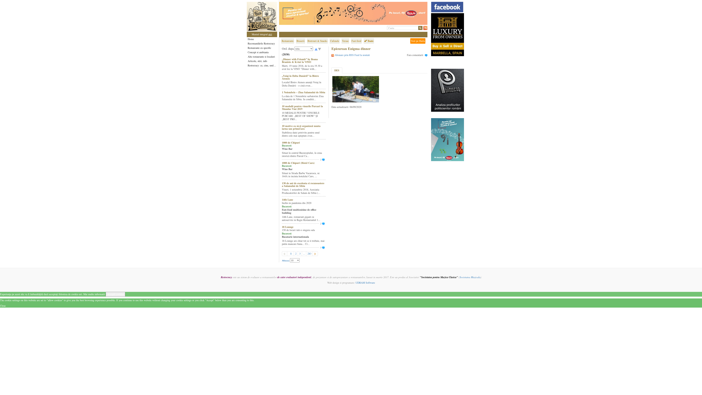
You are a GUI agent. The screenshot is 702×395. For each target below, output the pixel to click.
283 (309, 253)
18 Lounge (287, 227)
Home (251, 39)
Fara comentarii (415, 55)
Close (3, 305)
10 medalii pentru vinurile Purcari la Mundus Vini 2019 (302, 107)
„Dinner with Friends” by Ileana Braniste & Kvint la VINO (300, 60)
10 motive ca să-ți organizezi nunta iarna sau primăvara (301, 127)
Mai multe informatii (94, 294)
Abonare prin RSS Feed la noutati (352, 55)
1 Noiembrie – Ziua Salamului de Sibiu (303, 92)
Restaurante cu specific (259, 48)
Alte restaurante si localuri (261, 56)
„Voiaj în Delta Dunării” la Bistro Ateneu (300, 77)
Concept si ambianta (258, 52)
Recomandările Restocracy (261, 43)
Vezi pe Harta (418, 41)
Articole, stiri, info (257, 61)
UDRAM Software (365, 282)
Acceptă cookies (115, 294)
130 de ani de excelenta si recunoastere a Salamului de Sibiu (303, 184)
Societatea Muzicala (470, 277)
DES (336, 70)
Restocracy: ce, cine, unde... (262, 65)
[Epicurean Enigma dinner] (355, 89)
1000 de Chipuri (291, 142)
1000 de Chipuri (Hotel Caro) (298, 163)
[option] (353, 13)
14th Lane (287, 200)
